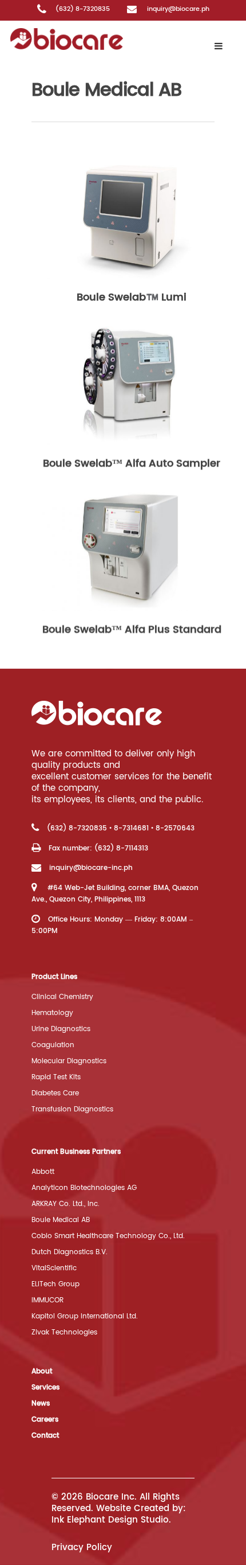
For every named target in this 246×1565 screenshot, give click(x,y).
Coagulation (52, 1045)
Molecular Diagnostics (68, 1061)
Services (45, 1387)
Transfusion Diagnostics (72, 1109)
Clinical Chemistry (62, 997)
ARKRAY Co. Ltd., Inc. (65, 1204)
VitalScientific (54, 1268)
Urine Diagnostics (60, 1029)
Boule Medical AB (60, 1220)
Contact (45, 1435)
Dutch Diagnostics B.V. (69, 1252)
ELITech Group (55, 1284)
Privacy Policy (81, 1547)
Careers (44, 1419)
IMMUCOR (47, 1300)
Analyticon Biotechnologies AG (84, 1187)
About (41, 1371)
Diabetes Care (55, 1093)
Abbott (42, 1171)
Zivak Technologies (64, 1332)
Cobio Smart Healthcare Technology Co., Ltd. (108, 1236)
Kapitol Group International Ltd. (84, 1316)
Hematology (52, 1013)
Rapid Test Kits (56, 1077)
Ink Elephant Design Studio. (111, 1520)
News (40, 1403)
